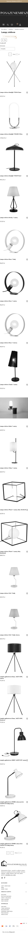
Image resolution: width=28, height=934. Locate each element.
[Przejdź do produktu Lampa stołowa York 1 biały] (14, 575)
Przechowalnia (4, 913)
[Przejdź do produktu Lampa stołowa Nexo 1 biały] (14, 241)
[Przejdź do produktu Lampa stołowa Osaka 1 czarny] (14, 366)
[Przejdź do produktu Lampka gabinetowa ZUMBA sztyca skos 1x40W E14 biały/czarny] (14, 825)
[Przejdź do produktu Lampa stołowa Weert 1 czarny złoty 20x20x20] (14, 533)
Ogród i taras (4, 889)
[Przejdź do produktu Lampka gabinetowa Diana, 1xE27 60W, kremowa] (14, 700)
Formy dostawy (4, 901)
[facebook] (4, 877)
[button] (3, 24)
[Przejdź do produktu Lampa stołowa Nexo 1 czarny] (14, 282)
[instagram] (2, 878)
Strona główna (4, 29)
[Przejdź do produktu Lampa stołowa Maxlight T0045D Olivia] (14, 116)
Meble (2, 887)
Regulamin (3, 894)
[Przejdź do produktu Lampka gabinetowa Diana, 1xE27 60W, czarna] (14, 658)
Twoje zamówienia (5, 908)
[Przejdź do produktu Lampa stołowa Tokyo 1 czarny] (14, 449)
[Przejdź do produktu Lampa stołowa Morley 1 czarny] (14, 199)
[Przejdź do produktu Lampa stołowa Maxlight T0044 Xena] (14, 74)
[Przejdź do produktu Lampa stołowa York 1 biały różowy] (14, 616)
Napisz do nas (4, 914)
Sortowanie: (2, 46)
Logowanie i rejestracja (6, 911)
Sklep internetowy (8, 932)
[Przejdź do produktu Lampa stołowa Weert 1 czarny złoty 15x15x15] (14, 491)
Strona (14, 54)
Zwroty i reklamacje (6, 898)
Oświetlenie (11, 29)
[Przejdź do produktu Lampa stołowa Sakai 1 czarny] (14, 408)
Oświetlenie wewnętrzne (19, 29)
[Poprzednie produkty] (12, 852)
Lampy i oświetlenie (5, 886)
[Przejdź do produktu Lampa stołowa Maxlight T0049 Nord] (14, 157)
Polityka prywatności (6, 896)
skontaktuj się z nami (10, 875)
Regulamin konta (5, 909)
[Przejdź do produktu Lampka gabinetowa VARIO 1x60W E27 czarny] (14, 742)
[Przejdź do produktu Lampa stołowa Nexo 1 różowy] (14, 324)
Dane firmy (3, 906)
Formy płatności (5, 899)
